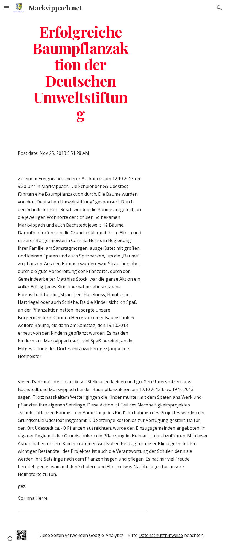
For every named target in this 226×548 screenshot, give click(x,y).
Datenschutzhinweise (161, 535)
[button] (6, 7)
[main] (81, 72)
